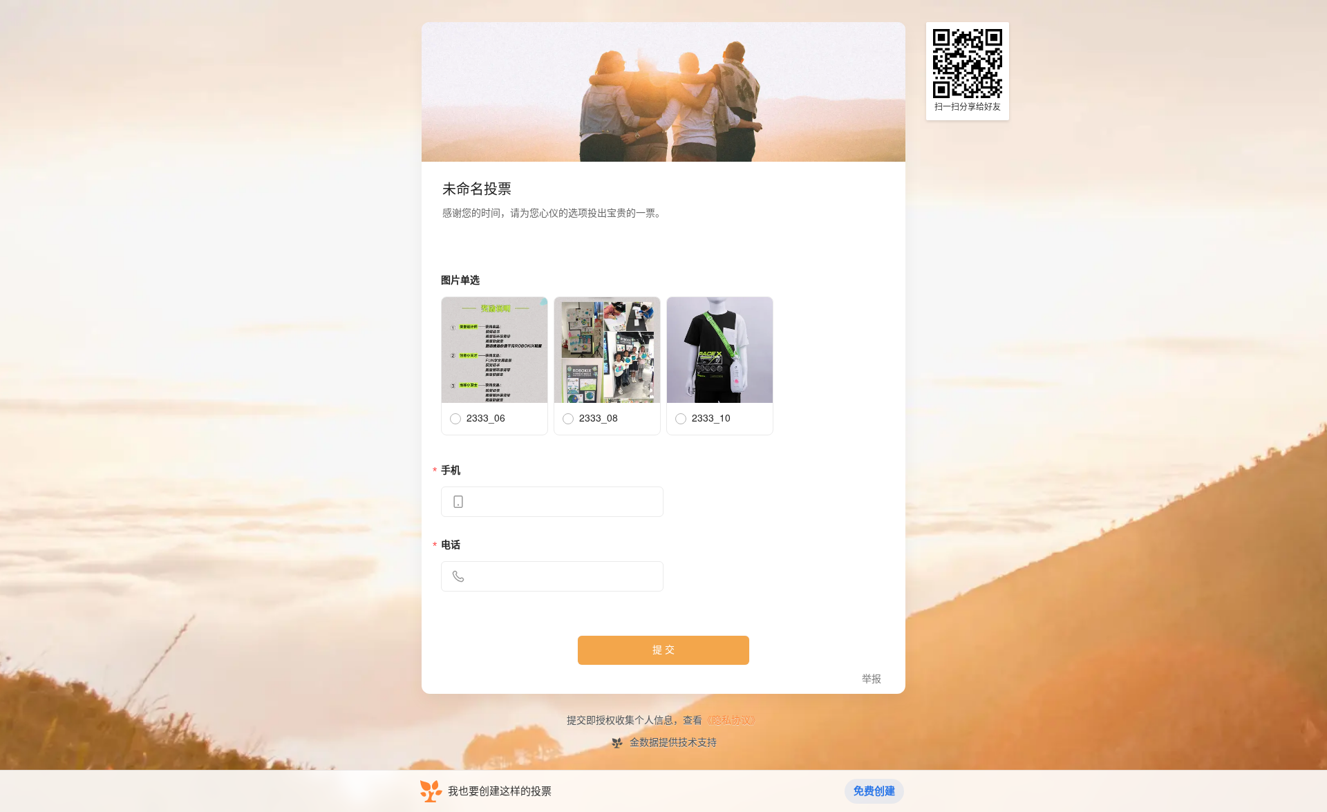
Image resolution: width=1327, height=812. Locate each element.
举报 (871, 679)
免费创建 (874, 791)
